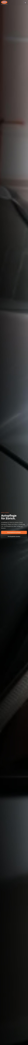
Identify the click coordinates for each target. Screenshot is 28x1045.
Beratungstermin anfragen (14, 532)
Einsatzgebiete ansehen (14, 536)
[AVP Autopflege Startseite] (4, 3)
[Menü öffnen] (25, 2)
